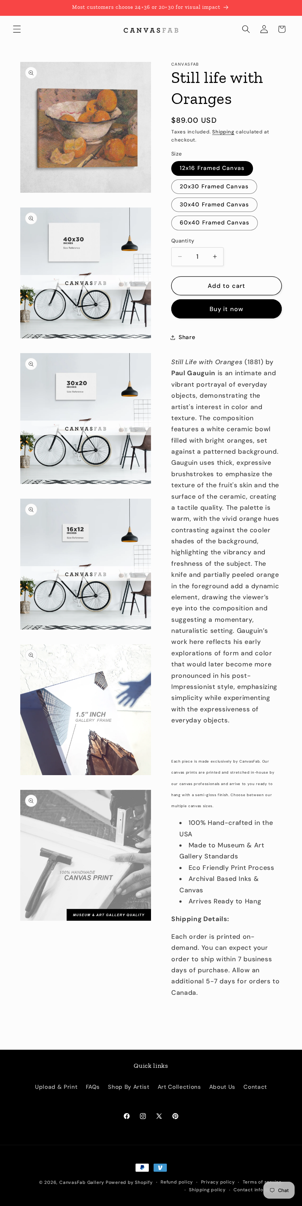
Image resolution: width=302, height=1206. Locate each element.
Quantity (182, 240)
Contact (255, 1087)
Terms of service (262, 1182)
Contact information (257, 1190)
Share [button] (187, 337)
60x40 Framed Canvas (214, 222)
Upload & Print (56, 1087)
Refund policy (177, 1182)
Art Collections (179, 1087)
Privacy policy (218, 1182)
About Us (222, 1087)
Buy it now (226, 309)
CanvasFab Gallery (81, 1182)
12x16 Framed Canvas (212, 168)
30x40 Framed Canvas (214, 204)
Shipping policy (207, 1190)
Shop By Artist (128, 1087)
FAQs (93, 1087)
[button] (17, 29)
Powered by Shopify (129, 1182)
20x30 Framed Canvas (214, 186)
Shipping (223, 132)
